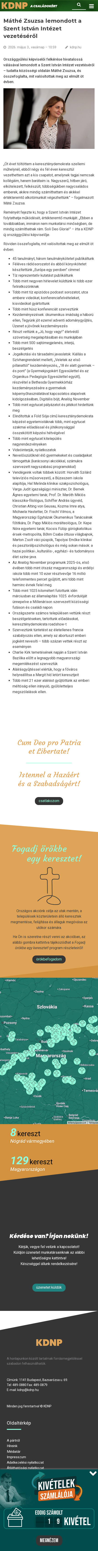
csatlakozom (49, 801)
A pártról (13, 1440)
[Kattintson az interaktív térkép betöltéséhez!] (49, 1051)
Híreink (12, 1446)
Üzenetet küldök (49, 1287)
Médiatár (14, 1452)
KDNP (49, 1342)
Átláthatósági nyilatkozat (25, 1468)
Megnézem (49, 1540)
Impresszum (16, 1457)
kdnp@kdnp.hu (28, 1390)
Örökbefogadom (49, 959)
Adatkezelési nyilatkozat (25, 1462)
